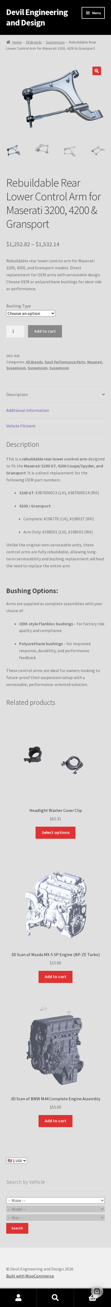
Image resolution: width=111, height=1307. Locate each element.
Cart (85, 1293)
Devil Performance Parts (65, 362)
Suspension (55, 42)
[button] (96, 71)
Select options (56, 832)
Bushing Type (18, 305)
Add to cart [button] (55, 976)
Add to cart (45, 331)
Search (55, 1298)
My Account (18, 1298)
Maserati (94, 362)
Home (17, 42)
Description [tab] (17, 394)
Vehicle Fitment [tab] (21, 426)
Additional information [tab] (27, 410)
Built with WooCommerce (30, 1276)
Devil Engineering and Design (37, 17)
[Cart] (97, 1291)
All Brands (34, 42)
